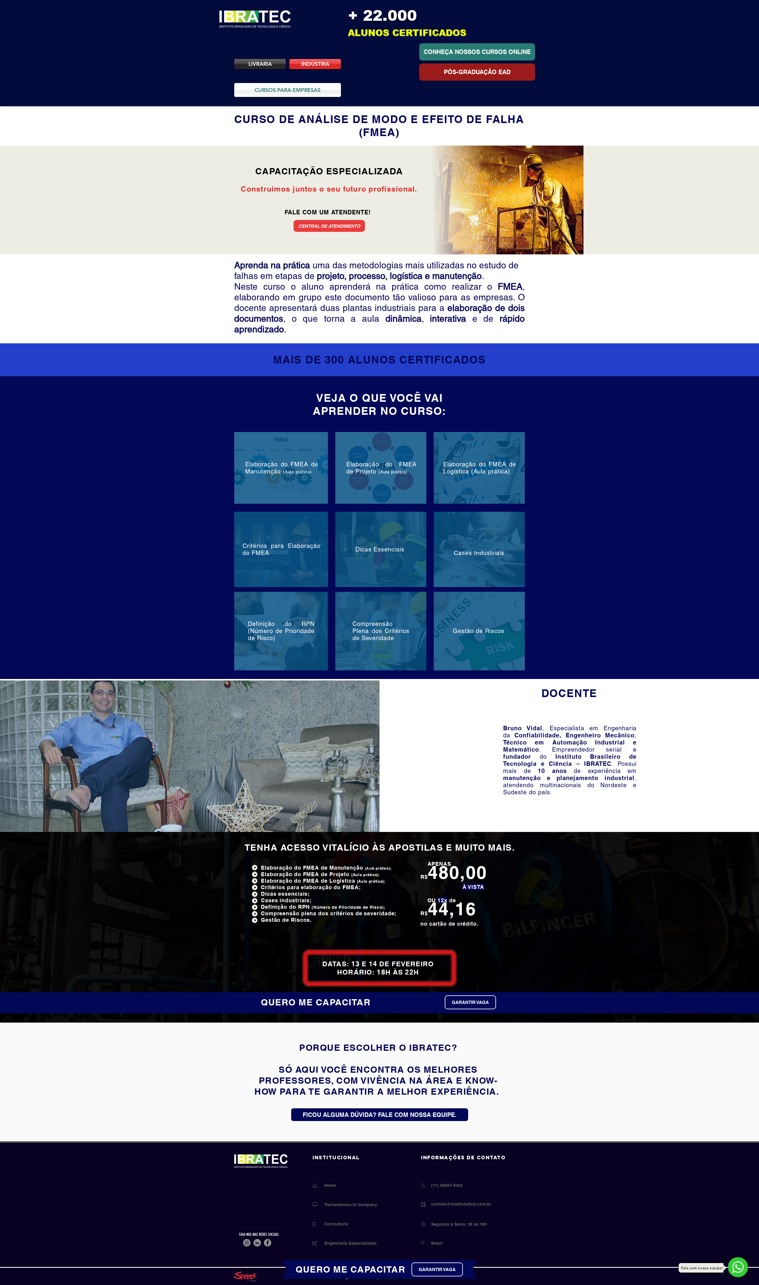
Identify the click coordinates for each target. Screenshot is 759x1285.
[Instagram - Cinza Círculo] (247, 1242)
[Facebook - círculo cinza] (267, 1242)
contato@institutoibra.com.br (461, 1204)
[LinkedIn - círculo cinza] (257, 1242)
